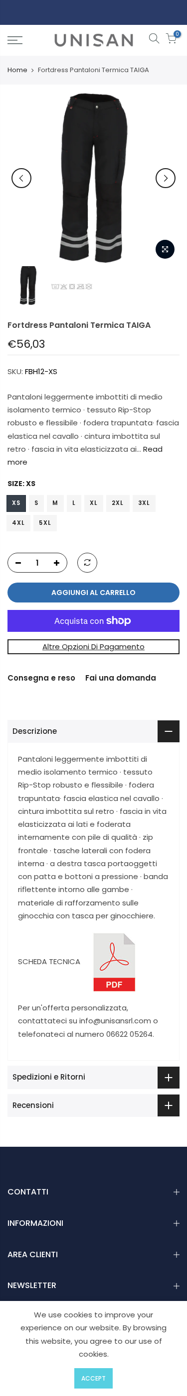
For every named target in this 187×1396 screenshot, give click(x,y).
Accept (93, 1378)
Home (17, 70)
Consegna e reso (41, 678)
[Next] (166, 178)
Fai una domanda (120, 678)
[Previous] (21, 178)
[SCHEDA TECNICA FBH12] (114, 961)
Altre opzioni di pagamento (93, 646)
